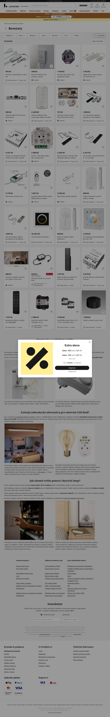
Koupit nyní (72, 368)
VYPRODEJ (72, 363)
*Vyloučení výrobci (72, 371)
